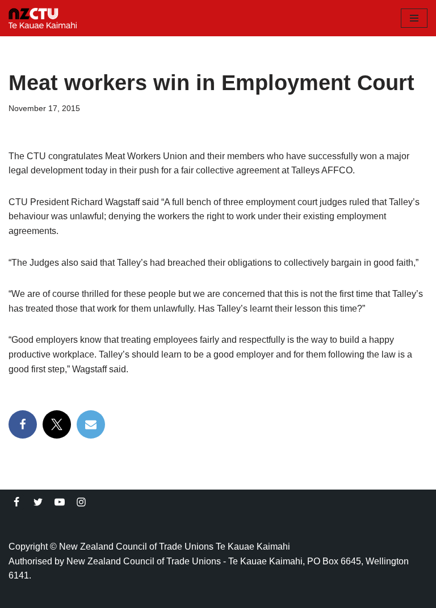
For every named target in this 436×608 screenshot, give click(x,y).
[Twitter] (38, 502)
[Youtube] (60, 502)
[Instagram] (81, 502)
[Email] (91, 424)
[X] (57, 424)
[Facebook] (23, 424)
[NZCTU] (43, 18)
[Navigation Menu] (414, 18)
